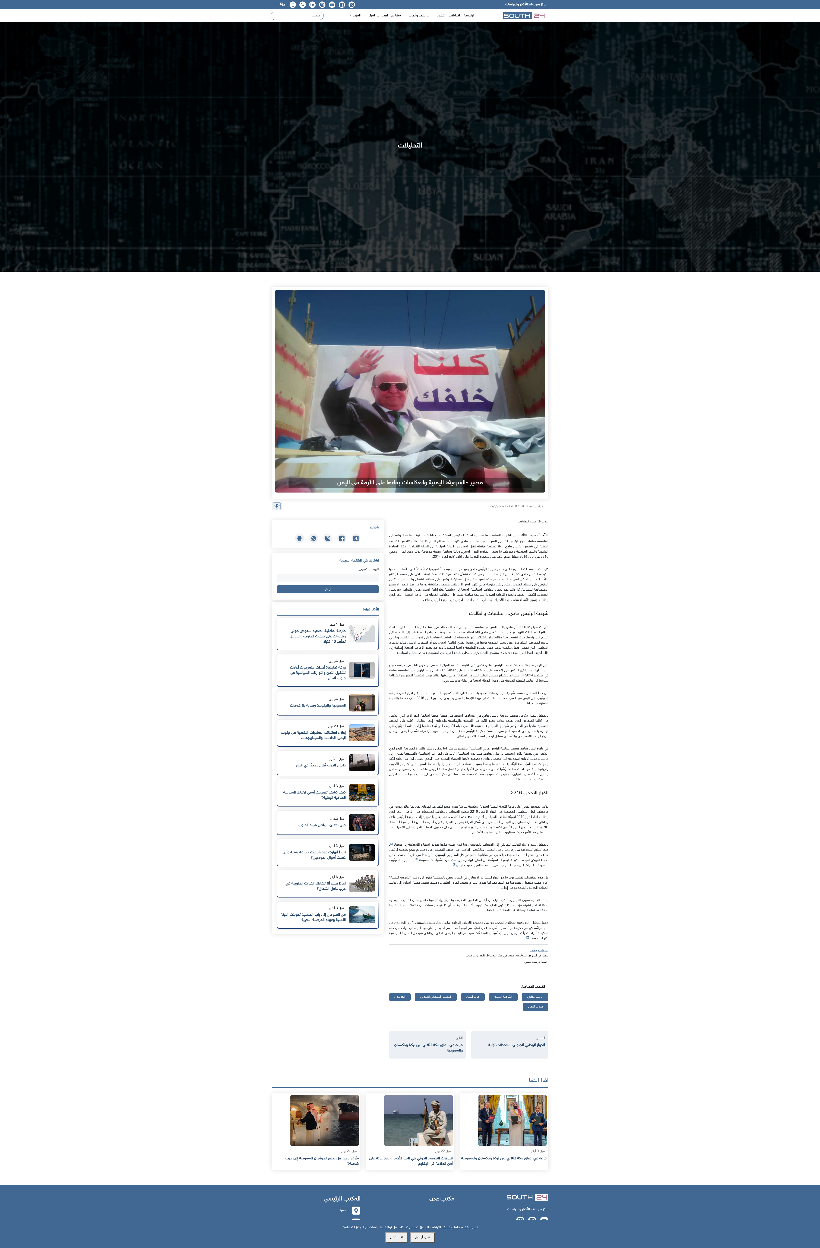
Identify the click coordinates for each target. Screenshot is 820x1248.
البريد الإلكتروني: (368, 569)
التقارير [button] (440, 16)
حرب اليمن (472, 997)
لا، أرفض (396, 1237)
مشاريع (396, 16)
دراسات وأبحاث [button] (418, 16)
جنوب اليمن (535, 1007)
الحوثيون (399, 997)
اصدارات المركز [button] (378, 16)
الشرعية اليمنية (503, 997)
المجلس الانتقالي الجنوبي (435, 997)
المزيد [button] (356, 16)
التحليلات (455, 16)
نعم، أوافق (422, 1237)
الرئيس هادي (535, 997)
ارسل (328, 589)
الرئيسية (469, 16)
